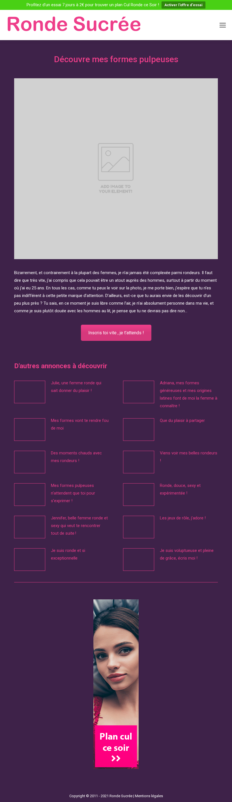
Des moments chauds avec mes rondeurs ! (76, 456)
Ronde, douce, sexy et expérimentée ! (180, 489)
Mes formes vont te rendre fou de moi (80, 424)
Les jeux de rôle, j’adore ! (183, 518)
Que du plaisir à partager (182, 420)
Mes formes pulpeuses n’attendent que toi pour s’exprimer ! (73, 493)
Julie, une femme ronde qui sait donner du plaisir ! (76, 386)
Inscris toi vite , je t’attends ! (116, 332)
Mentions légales (149, 796)
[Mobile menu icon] (222, 25)
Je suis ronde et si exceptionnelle (68, 554)
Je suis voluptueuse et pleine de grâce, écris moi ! (187, 554)
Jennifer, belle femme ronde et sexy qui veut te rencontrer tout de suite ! (79, 525)
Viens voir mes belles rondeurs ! (188, 456)
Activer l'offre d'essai (183, 5)
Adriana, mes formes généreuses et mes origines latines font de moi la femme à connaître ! (188, 394)
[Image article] (29, 392)
